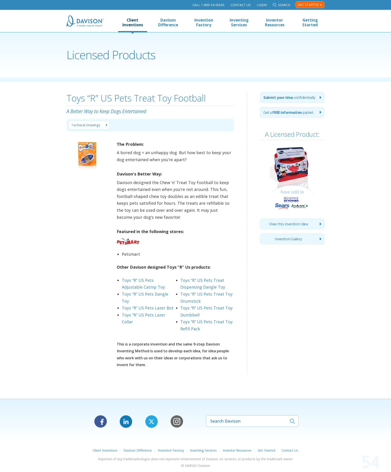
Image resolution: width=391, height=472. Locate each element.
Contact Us (241, 5)
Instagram (177, 421)
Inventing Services (238, 22)
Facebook (100, 421)
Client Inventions (132, 22)
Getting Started (310, 22)
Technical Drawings (85, 125)
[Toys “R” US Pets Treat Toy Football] (87, 179)
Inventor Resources (274, 22)
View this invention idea (288, 223)
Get (288, 112)
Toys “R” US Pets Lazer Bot (148, 308)
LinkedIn (126, 421)
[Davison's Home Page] (85, 21)
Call (208, 5)
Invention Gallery (288, 238)
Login (262, 5)
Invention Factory (203, 22)
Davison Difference (168, 22)
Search (284, 5)
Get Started (308, 4)
